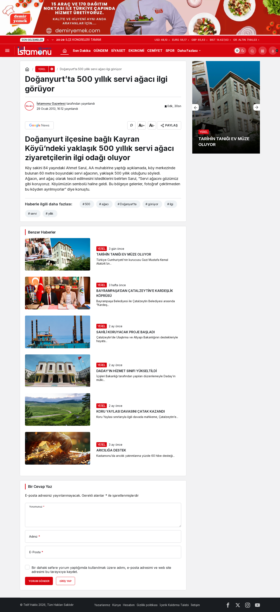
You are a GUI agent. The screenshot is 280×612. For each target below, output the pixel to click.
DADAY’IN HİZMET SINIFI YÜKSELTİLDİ (126, 371)
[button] (262, 50)
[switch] (240, 50)
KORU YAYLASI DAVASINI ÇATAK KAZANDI (130, 412)
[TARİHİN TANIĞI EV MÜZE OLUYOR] (226, 107)
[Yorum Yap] (131, 125)
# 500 (86, 204)
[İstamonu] (34, 50)
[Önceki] (47, 40)
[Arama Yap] (252, 50)
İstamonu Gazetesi (51, 103)
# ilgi (170, 204)
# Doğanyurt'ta (127, 204)
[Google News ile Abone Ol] (39, 125)
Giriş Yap (65, 581)
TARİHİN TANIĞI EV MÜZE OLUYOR (123, 254)
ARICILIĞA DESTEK (111, 450)
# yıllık (49, 213)
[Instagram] (247, 605)
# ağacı (103, 204)
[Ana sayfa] (65, 51)
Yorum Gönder (38, 581)
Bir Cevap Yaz (40, 486)
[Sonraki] (52, 40)
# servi (32, 213)
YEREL (102, 248)
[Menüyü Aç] (7, 50)
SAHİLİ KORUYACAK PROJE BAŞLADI (125, 332)
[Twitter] (237, 605)
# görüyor (152, 204)
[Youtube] (257, 605)
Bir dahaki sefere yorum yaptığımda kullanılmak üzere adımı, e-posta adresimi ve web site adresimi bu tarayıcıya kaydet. (101, 570)
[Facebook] (227, 605)
